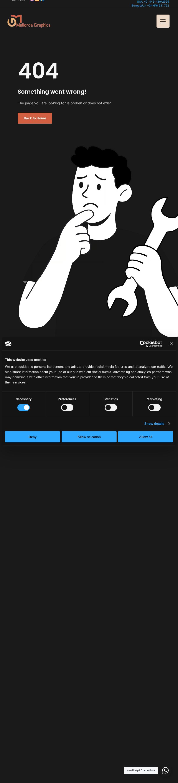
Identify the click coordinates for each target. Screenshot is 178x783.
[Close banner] (171, 343)
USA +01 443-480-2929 (153, 1)
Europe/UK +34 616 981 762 (150, 5)
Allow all (145, 436)
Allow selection (89, 436)
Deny (32, 436)
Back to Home (35, 118)
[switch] (67, 407)
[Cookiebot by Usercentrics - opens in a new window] (143, 344)
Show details (154, 423)
